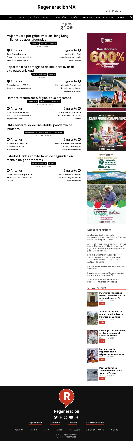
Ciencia (43, 101)
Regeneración (35, 422)
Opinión (74, 17)
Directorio (55, 422)
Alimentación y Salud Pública (38, 133)
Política (34, 17)
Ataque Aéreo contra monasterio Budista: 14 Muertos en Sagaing (103, 280)
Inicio (12, 17)
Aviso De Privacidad (95, 422)
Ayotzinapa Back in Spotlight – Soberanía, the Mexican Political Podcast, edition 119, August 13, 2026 (106, 237)
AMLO (46, 430)
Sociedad (58, 133)
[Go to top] (128, 436)
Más (102, 303)
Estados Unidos (39, 164)
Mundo (47, 17)
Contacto (72, 422)
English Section (104, 17)
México (22, 17)
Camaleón (60, 17)
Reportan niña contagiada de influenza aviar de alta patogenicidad (41, 69)
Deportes (87, 17)
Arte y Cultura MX (95, 430)
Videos (120, 17)
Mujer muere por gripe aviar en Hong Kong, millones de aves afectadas (38, 38)
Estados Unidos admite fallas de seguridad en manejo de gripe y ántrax (40, 158)
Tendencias (54, 101)
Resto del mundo (48, 43)
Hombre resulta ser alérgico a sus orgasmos (39, 98)
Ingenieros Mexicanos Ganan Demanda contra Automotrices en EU (105, 274)
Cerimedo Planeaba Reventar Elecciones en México (106, 267)
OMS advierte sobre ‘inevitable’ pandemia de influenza (39, 127)
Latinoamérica (39, 74)
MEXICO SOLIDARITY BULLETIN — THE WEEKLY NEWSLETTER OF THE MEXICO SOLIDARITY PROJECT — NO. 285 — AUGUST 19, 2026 (105, 258)
